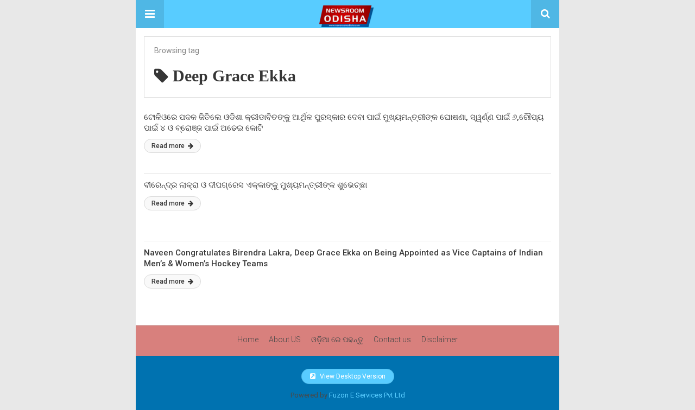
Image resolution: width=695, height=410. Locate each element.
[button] (150, 14)
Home (247, 339)
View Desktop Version (352, 376)
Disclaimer (439, 339)
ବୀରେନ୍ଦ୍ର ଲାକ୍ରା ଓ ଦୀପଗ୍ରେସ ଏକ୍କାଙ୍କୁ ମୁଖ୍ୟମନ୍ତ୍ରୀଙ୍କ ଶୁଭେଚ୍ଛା (255, 185)
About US (285, 339)
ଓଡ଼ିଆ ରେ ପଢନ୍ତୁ (337, 339)
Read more (168, 146)
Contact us (392, 339)
